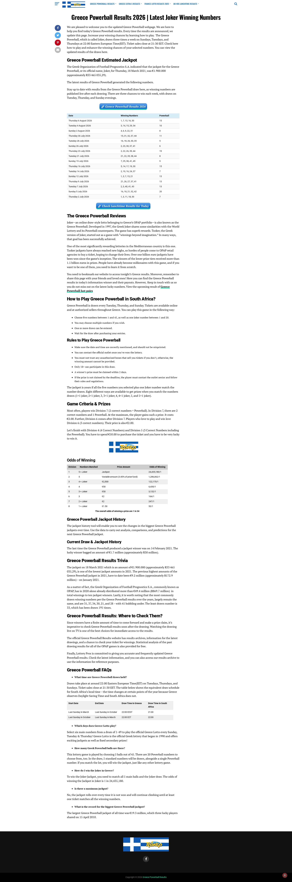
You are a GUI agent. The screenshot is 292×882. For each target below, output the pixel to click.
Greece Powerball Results (102, 3)
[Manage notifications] (284, 875)
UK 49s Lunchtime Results (185, 3)
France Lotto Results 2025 (156, 3)
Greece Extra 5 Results (129, 3)
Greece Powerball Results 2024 (125, 106)
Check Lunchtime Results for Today (125, 206)
